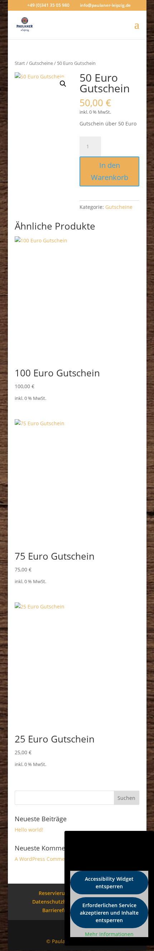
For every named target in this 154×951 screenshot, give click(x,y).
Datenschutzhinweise (58, 901)
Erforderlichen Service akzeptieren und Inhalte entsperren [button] (109, 913)
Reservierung (55, 893)
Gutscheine (41, 63)
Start (20, 63)
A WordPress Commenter (45, 858)
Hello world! (29, 829)
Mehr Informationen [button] (109, 934)
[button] (63, 83)
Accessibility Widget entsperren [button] (109, 882)
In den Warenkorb (109, 171)
